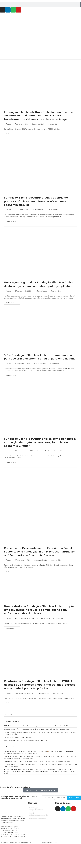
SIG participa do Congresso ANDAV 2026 (18, 737)
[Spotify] (13, 10)
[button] (40, 59)
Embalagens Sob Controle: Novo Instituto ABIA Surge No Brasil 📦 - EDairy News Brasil (33, 751)
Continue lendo (13, 133)
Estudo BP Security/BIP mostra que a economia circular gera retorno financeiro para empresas (36, 729)
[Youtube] (18, 10)
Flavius (8, 124)
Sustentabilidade (38, 124)
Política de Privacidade (37, 819)
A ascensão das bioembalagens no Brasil (56, 761)
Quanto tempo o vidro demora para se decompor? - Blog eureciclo (27, 756)
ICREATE (54, 842)
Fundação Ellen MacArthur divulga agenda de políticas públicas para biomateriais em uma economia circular (36, 201)
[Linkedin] (8, 10)
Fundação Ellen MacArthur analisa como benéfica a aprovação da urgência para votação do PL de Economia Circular (40, 442)
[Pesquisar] (80, 4)
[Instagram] (2, 10)
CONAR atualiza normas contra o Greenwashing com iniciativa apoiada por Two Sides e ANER (36, 726)
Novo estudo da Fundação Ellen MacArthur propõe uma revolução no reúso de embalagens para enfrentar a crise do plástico (39, 610)
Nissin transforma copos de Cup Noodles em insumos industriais (25, 740)
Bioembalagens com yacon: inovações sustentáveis (21, 761)
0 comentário (53, 124)
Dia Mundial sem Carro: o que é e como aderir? (20, 764)
